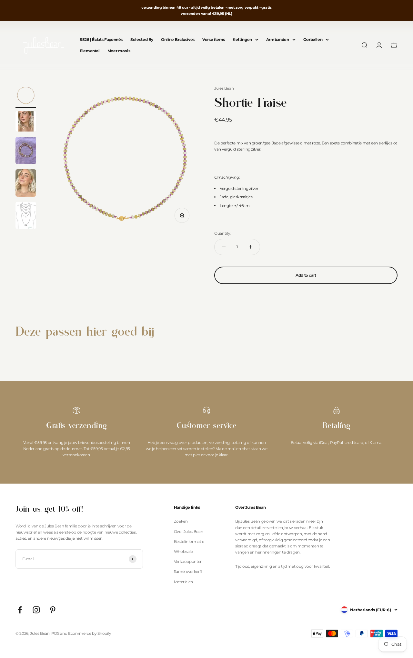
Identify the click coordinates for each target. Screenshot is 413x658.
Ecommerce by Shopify (89, 633)
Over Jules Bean (188, 531)
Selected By (141, 39)
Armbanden (277, 39)
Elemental (90, 51)
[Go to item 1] (25, 96)
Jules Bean (224, 88)
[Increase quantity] (250, 247)
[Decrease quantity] (224, 247)
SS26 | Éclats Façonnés (101, 39)
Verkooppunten (188, 561)
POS (55, 633)
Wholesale (183, 551)
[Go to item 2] (25, 122)
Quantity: (222, 233)
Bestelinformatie (189, 541)
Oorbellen (313, 39)
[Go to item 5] (25, 216)
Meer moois (118, 51)
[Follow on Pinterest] (52, 609)
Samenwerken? (188, 571)
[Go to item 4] (25, 184)
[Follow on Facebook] (19, 609)
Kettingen (242, 39)
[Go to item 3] (25, 151)
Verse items (213, 39)
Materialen (183, 581)
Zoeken (181, 521)
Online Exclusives (178, 39)
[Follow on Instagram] (36, 609)
